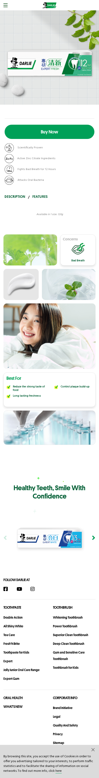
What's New (13, 707)
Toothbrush (63, 607)
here (58, 771)
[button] (93, 749)
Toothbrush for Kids (66, 667)
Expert (7, 661)
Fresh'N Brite (11, 643)
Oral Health (13, 698)
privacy (58, 734)
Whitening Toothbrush (68, 617)
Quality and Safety (65, 725)
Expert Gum (11, 678)
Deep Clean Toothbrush (68, 643)
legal (56, 716)
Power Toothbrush (65, 626)
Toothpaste (12, 607)
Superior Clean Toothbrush (70, 635)
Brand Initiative (63, 708)
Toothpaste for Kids (16, 652)
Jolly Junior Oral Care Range (21, 670)
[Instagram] (34, 589)
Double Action (13, 617)
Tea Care (9, 635)
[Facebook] (7, 589)
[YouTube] (21, 589)
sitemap (58, 743)
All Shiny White (13, 626)
